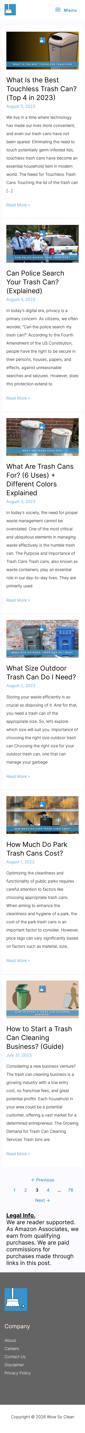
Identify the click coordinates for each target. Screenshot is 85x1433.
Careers (12, 1348)
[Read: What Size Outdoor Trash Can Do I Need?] (42, 638)
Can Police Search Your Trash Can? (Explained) (35, 282)
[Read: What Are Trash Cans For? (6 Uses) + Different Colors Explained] (42, 436)
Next (42, 1200)
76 (70, 1190)
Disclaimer (14, 1364)
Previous (42, 1180)
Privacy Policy (18, 1373)
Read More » (18, 205)
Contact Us (15, 1356)
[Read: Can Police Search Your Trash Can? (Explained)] (42, 243)
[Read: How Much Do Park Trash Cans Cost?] (42, 814)
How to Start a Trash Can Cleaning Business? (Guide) (39, 1037)
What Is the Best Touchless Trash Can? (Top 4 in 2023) (41, 89)
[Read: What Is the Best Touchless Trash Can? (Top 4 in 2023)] (42, 50)
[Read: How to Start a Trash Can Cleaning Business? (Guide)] (42, 999)
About (10, 1340)
